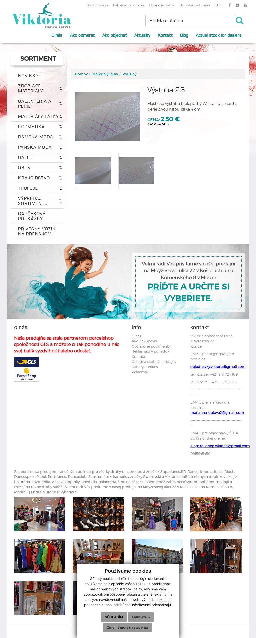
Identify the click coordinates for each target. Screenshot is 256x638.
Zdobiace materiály (31, 88)
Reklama (139, 372)
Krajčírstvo (34, 177)
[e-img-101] (216, 556)
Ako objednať (114, 35)
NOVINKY (28, 75)
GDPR (219, 5)
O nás (57, 35)
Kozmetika (31, 126)
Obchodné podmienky (194, 5)
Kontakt (165, 35)
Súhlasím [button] (114, 617)
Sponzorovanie (97, 5)
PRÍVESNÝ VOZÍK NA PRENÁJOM (37, 231)
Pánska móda (35, 147)
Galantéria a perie (35, 104)
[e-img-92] (40, 514)
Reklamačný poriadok (128, 5)
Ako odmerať (82, 35)
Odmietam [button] (141, 617)
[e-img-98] (98, 556)
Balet (25, 157)
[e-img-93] (98, 514)
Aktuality (142, 35)
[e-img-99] (157, 556)
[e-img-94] (157, 514)
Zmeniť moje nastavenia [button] (127, 627)
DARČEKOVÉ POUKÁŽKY (32, 216)
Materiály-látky (38, 116)
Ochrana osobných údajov (154, 361)
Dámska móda (35, 136)
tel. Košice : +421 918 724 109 (214, 374)
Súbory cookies (145, 367)
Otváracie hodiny (162, 5)
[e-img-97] (40, 556)
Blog (184, 35)
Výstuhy (129, 74)
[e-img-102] (40, 598)
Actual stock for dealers (219, 35)
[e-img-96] (216, 514)
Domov (81, 74)
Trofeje (28, 188)
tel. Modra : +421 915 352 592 (214, 382)
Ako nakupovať (145, 341)
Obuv (24, 167)
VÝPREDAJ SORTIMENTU (33, 201)
